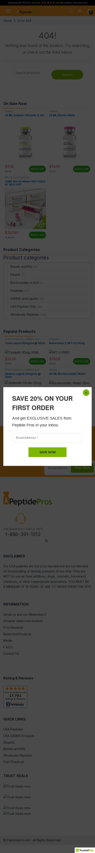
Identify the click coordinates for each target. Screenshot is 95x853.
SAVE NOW (48, 452)
